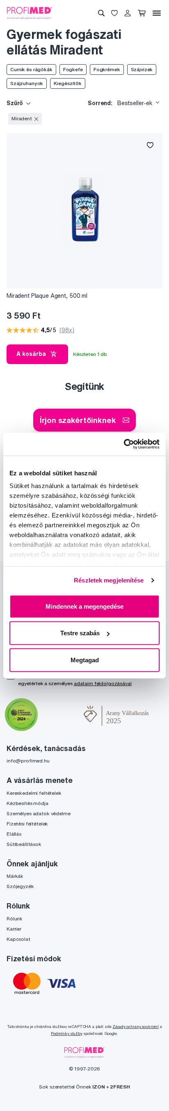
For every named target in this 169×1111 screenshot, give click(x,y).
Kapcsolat (18, 939)
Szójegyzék (20, 886)
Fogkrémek (107, 69)
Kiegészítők (67, 83)
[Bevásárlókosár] (142, 13)
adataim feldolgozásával (103, 683)
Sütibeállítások (24, 844)
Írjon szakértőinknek (78, 420)
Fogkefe (73, 69)
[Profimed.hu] (30, 13)
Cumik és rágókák (31, 69)
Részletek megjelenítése (109, 580)
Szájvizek (142, 69)
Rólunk (15, 918)
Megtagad (85, 659)
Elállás (14, 834)
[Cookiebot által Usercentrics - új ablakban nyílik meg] (124, 444)
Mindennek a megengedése (84, 606)
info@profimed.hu (28, 760)
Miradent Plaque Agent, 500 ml (47, 296)
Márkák (15, 876)
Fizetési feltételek (27, 823)
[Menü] (156, 13)
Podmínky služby (66, 1033)
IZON (98, 1086)
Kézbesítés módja (27, 803)
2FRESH (120, 1086)
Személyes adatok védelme (39, 813)
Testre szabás (80, 633)
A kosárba (31, 354)
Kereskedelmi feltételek (34, 793)
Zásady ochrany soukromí (135, 1026)
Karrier (14, 928)
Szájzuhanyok (26, 83)
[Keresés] (101, 13)
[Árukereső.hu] (60, 715)
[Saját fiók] (127, 13)
